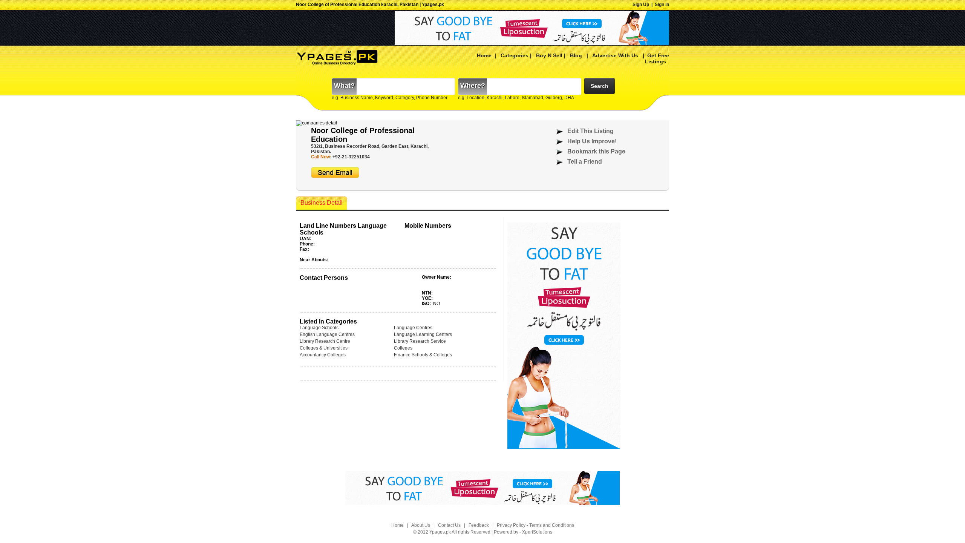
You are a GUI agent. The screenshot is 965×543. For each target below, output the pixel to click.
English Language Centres (327, 334)
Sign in (662, 4)
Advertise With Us (614, 55)
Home (484, 55)
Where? (472, 85)
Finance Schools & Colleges (423, 354)
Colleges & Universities (324, 348)
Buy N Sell (549, 55)
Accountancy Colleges (323, 354)
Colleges (403, 348)
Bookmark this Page (596, 151)
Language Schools (319, 327)
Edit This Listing (590, 131)
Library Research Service (420, 341)
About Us (420, 525)
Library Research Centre (325, 341)
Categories (514, 55)
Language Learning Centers (423, 334)
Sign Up (641, 4)
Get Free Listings (657, 58)
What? (344, 85)
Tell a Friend (584, 161)
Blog (576, 55)
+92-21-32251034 (351, 157)
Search (599, 86)
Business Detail (321, 202)
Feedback (479, 525)
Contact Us (449, 525)
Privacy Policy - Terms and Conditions (535, 525)
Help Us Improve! (592, 141)
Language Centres (413, 327)
